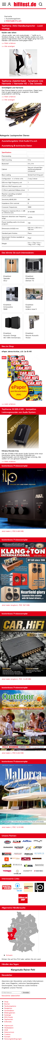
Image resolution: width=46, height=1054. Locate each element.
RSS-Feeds (8, 1017)
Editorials (8, 1022)
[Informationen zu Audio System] (17, 842)
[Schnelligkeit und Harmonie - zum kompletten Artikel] (23, 117)
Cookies (7, 1034)
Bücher (7, 1004)
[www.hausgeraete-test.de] (17, 891)
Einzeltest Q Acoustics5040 (8, 307)
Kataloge (7, 1015)
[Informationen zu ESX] (28, 848)
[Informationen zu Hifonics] (39, 854)
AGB (6, 1030)
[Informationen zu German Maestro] (6, 854)
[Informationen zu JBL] (6, 859)
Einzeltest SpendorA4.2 (7, 278)
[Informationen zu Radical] (28, 866)
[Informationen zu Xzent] (27, 871)
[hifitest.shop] (23, 903)
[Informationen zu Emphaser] (19, 847)
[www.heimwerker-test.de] (28, 891)
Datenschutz (9, 1032)
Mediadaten (8, 1028)
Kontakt (7, 1037)
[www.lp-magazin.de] (39, 891)
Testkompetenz (10, 1006)
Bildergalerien (9, 1013)
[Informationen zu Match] (15, 858)
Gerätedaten (9, 1010)
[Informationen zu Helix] (28, 854)
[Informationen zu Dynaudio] (8, 847)
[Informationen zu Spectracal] (39, 865)
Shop (6, 1002)
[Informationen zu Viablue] (17, 872)
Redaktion (8, 1008)
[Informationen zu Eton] (37, 847)
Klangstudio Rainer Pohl (23, 969)
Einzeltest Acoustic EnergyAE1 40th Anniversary (11, 335)
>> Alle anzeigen (8, 46)
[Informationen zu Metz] (25, 859)
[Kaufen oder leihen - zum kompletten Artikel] (23, 63)
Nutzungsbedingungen (13, 1039)
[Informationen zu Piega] (17, 865)
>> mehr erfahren (9, 404)
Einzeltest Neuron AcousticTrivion (32, 335)
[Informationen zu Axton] (26, 841)
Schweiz (9, 955)
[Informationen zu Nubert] (6, 866)
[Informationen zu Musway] (36, 858)
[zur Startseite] (25, 4)
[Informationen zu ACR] (7, 842)
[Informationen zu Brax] (37, 841)
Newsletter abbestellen (11, 996)
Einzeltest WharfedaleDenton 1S (30, 278)
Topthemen (8, 1019)
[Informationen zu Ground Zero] (17, 854)
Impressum (8, 1025)
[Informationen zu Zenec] (38, 871)
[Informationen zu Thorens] (7, 871)
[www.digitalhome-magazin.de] (6, 891)
